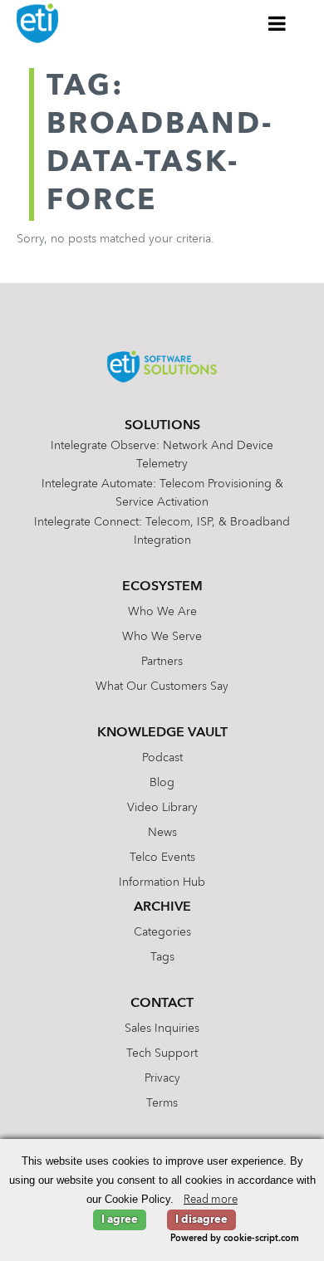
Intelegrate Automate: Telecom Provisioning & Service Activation (162, 493)
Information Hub (162, 882)
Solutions (162, 426)
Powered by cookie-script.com (234, 1239)
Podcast (162, 758)
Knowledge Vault (162, 733)
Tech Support (162, 1053)
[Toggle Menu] (277, 23)
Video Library (162, 808)
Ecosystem (162, 587)
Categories (162, 932)
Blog (162, 783)
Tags (162, 957)
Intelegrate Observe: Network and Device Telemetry (162, 455)
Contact (162, 1003)
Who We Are (162, 612)
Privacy (162, 1078)
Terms (162, 1103)
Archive (162, 907)
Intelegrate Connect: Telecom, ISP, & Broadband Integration (162, 531)
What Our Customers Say (162, 686)
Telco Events (162, 857)
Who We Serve (162, 637)
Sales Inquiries (162, 1028)
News (162, 832)
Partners (162, 661)
